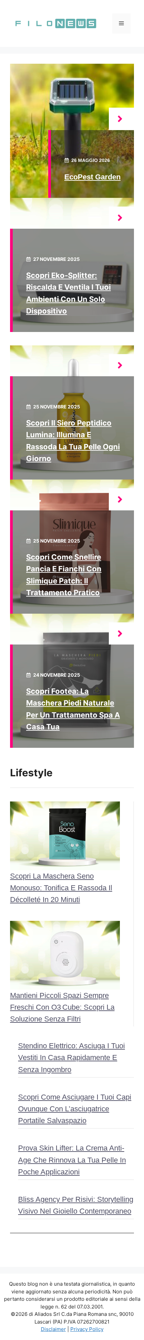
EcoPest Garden (92, 177)
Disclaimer (53, 1329)
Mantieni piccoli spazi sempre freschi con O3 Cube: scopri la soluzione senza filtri (62, 1007)
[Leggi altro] (121, 119)
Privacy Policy (86, 1329)
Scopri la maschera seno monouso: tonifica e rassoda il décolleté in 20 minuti (61, 888)
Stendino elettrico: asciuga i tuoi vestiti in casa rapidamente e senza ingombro (71, 1057)
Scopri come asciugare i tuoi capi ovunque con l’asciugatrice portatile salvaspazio (74, 1109)
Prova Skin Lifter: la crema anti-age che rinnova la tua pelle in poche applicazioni (72, 1160)
